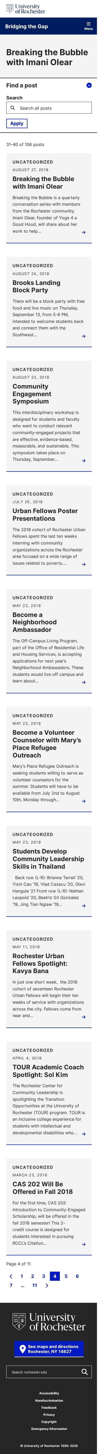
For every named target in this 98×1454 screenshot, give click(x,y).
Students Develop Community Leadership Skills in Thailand (48, 858)
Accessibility (49, 1393)
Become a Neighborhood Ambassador (35, 622)
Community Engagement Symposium (32, 394)
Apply (17, 123)
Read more (82, 234)
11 (34, 1286)
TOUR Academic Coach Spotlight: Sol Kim (48, 1071)
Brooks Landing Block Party (36, 286)
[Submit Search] (84, 1372)
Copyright (49, 1421)
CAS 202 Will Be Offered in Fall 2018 (43, 1187)
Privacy (49, 1414)
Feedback (49, 1407)
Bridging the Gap (26, 26)
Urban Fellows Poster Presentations (45, 514)
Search (14, 98)
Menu (88, 28)
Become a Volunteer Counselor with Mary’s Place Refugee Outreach (47, 744)
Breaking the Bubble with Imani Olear (43, 182)
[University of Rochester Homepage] (25, 9)
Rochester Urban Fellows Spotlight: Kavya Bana (40, 963)
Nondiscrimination (49, 1400)
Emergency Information (49, 1429)
